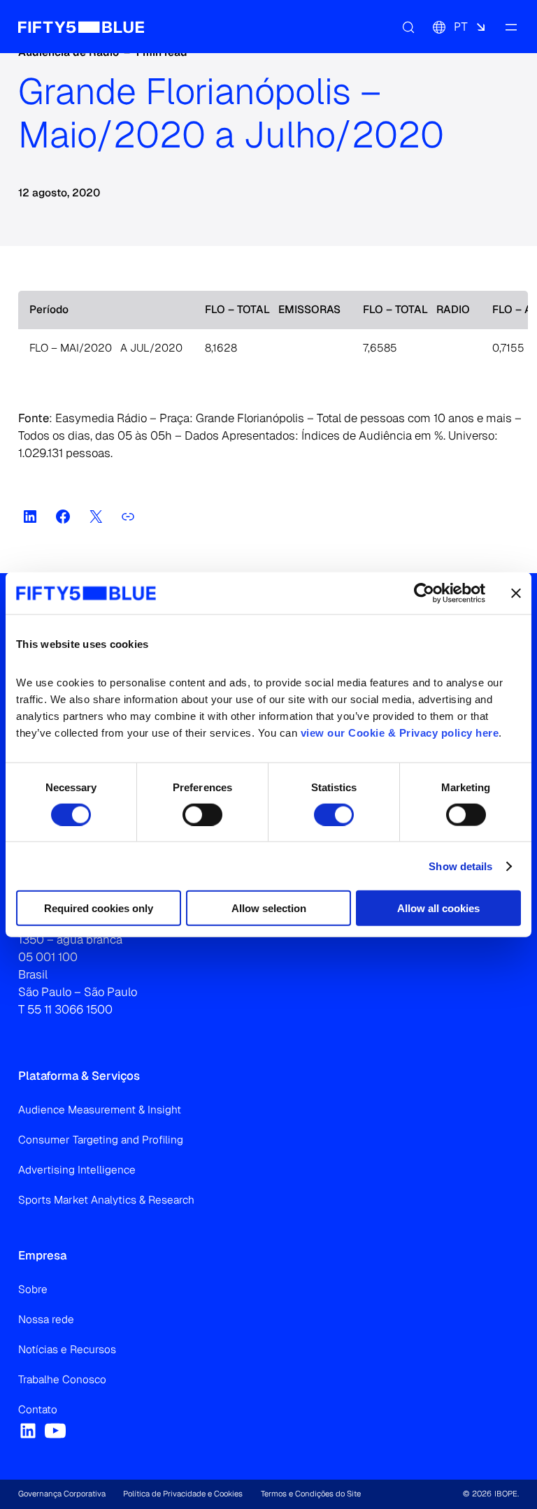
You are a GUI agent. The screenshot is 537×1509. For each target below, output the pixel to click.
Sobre (33, 1290)
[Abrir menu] (510, 26)
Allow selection (268, 908)
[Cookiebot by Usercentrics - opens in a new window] (424, 592)
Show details (460, 866)
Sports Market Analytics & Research (106, 1200)
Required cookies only (98, 908)
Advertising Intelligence (77, 1170)
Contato (37, 1410)
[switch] (202, 814)
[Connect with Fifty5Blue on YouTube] (55, 1430)
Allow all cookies (438, 908)
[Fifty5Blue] (81, 26)
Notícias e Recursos (67, 1350)
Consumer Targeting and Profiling (100, 1140)
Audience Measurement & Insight (99, 1110)
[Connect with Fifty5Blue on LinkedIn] (28, 1431)
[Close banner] (516, 593)
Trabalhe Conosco (62, 1380)
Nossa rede (46, 1320)
